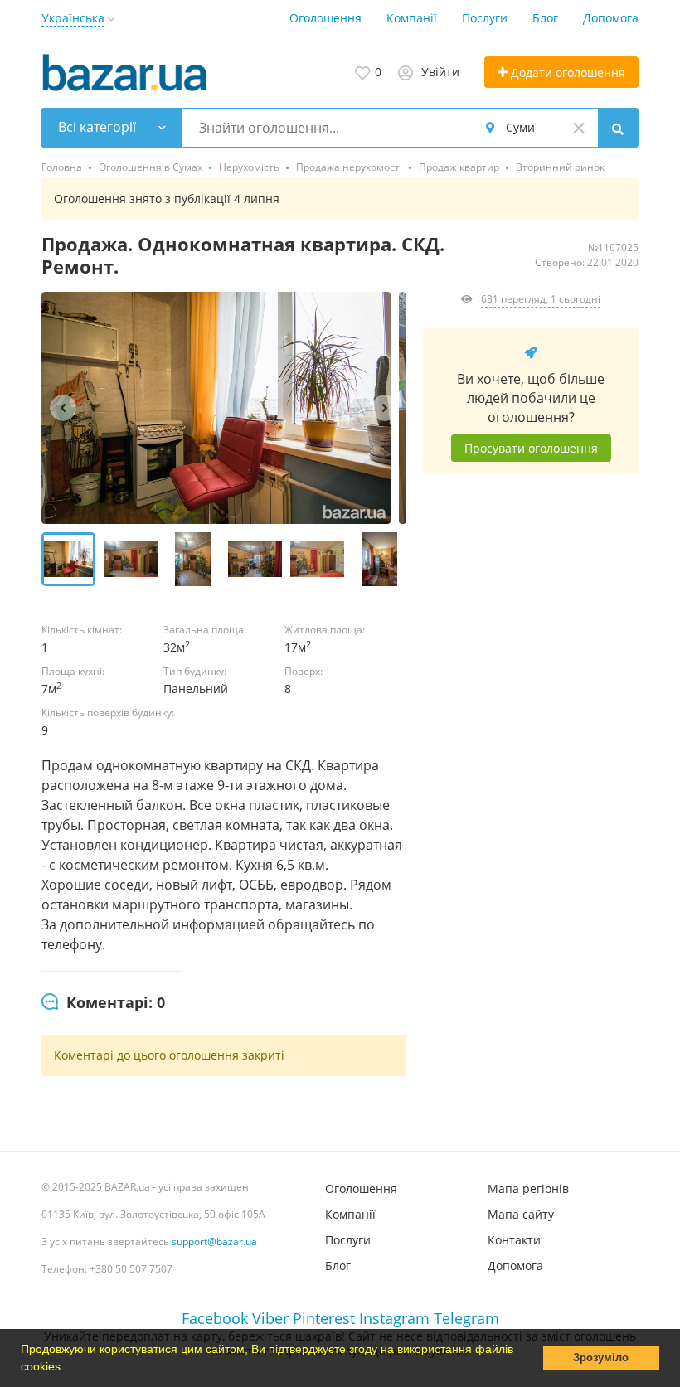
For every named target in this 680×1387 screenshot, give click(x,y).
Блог (545, 18)
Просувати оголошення (531, 448)
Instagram (394, 1318)
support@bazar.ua (214, 1241)
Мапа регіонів (528, 1188)
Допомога (611, 18)
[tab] (103, 1003)
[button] (66, 1367)
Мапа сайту (521, 1214)
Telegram (466, 1318)
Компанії (411, 18)
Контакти (514, 1240)
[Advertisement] (530, 672)
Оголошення (325, 18)
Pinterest (324, 1318)
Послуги (485, 18)
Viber (270, 1318)
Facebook (215, 1318)
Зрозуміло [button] (601, 1358)
